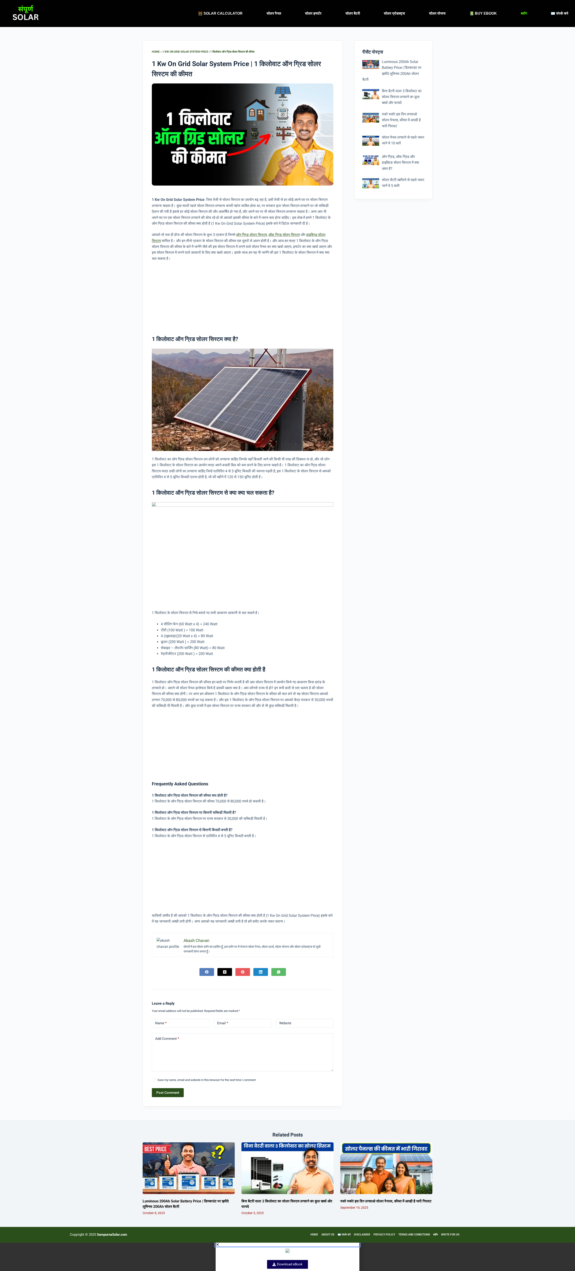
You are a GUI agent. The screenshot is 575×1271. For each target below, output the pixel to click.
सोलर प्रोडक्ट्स (394, 13)
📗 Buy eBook (483, 13)
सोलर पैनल (274, 13)
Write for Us (450, 1234)
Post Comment (167, 1093)
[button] (287, 1244)
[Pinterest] (242, 972)
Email (222, 1023)
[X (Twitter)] (224, 972)
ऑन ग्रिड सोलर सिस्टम (251, 235)
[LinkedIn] (260, 972)
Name (161, 1023)
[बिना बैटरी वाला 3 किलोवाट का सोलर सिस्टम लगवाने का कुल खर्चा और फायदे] (287, 1168)
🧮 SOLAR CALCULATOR (220, 13)
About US (327, 1234)
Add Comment (167, 1039)
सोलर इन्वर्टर (313, 13)
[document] (287, 1257)
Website (285, 1023)
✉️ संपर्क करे (559, 13)
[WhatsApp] (278, 972)
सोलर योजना (437, 13)
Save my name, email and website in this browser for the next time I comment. (206, 1080)
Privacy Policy (384, 1234)
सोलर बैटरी (352, 13)
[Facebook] (206, 972)
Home (156, 51)
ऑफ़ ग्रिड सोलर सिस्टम (284, 235)
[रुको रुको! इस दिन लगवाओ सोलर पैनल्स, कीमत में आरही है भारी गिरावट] (386, 1168)
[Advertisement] (242, 294)
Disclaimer (362, 1234)
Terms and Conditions (414, 1234)
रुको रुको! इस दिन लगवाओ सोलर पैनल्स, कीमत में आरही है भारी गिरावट (385, 1201)
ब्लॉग (524, 13)
